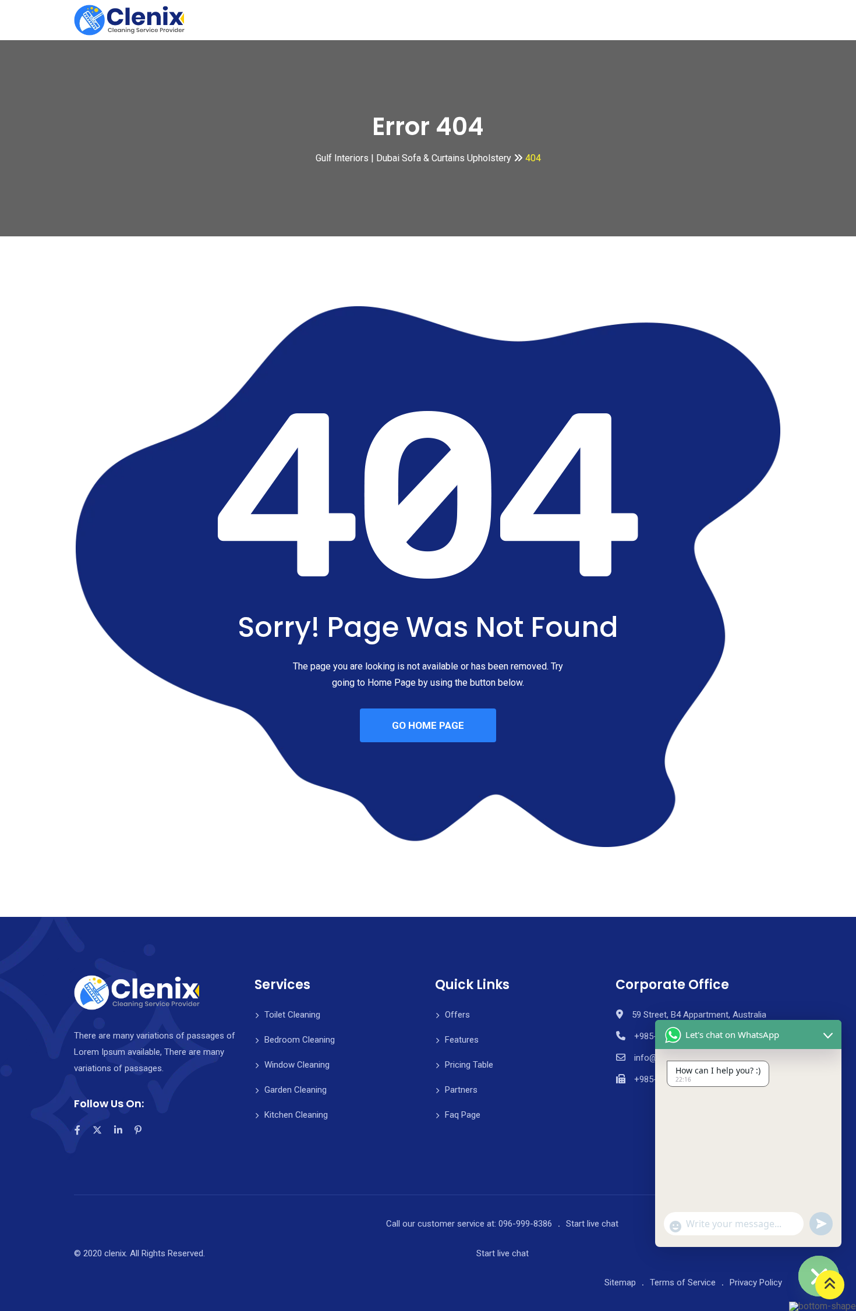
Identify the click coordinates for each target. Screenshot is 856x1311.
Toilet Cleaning (292, 1014)
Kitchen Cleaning (296, 1115)
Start (592, 1223)
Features (462, 1039)
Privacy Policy (756, 1282)
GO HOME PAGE (428, 725)
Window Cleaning (297, 1065)
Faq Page (462, 1115)
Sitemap (620, 1282)
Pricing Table (469, 1065)
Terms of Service (683, 1282)
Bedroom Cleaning (299, 1039)
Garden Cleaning (295, 1090)
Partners (461, 1090)
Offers (457, 1014)
